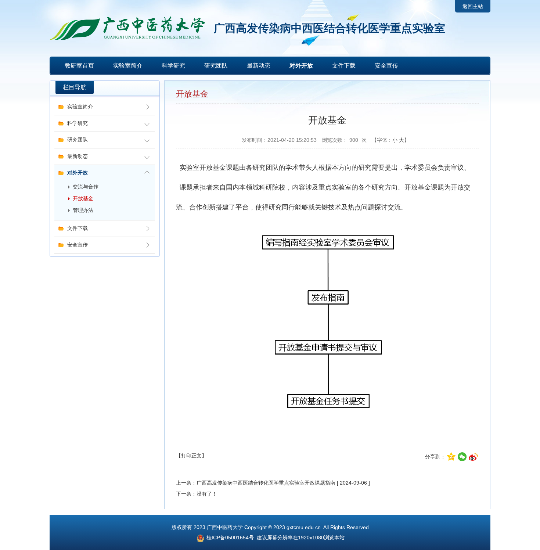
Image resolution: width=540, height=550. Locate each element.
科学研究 (173, 65)
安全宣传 (386, 65)
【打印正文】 (191, 456)
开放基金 (83, 198)
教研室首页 (79, 65)
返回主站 (472, 6)
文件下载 (344, 65)
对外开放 (301, 65)
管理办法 (83, 210)
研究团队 (216, 65)
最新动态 (258, 65)
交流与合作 (85, 187)
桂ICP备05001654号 (229, 537)
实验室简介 (128, 65)
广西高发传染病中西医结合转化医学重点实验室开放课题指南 (266, 483)
